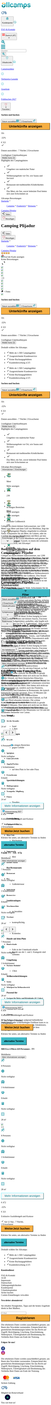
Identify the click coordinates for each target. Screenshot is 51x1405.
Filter (25, 594)
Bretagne (32, 206)
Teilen (7, 214)
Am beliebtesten (8, 650)
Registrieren (25, 1318)
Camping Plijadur (8, 210)
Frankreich (21, 206)
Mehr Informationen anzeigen (13, 663)
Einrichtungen (20, 470)
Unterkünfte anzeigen (25, 126)
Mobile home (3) (8, 158)
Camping (10, 206)
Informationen (7, 470)
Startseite (5, 201)
